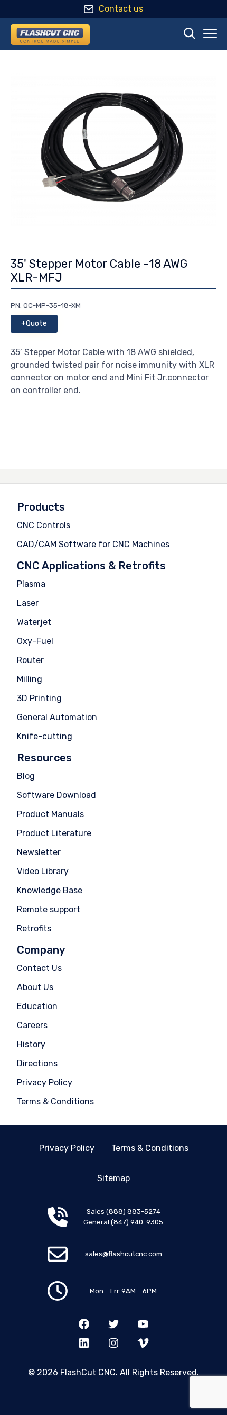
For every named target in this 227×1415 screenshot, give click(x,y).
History (31, 1044)
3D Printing (39, 698)
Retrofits (34, 928)
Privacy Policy (44, 1082)
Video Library (43, 871)
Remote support (48, 909)
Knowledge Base (49, 890)
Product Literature (54, 833)
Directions (37, 1063)
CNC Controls (43, 525)
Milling (29, 679)
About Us (35, 987)
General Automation (57, 717)
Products (41, 507)
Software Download (56, 795)
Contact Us (39, 968)
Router (30, 660)
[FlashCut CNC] (50, 34)
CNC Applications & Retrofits (91, 565)
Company (41, 950)
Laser (28, 603)
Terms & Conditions (55, 1101)
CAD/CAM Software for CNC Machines (93, 544)
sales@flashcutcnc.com (123, 1254)
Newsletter (39, 852)
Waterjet (34, 622)
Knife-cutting (44, 736)
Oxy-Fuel (35, 641)
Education (37, 1006)
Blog (26, 776)
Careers (32, 1025)
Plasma (31, 584)
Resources (44, 757)
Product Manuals (50, 814)
